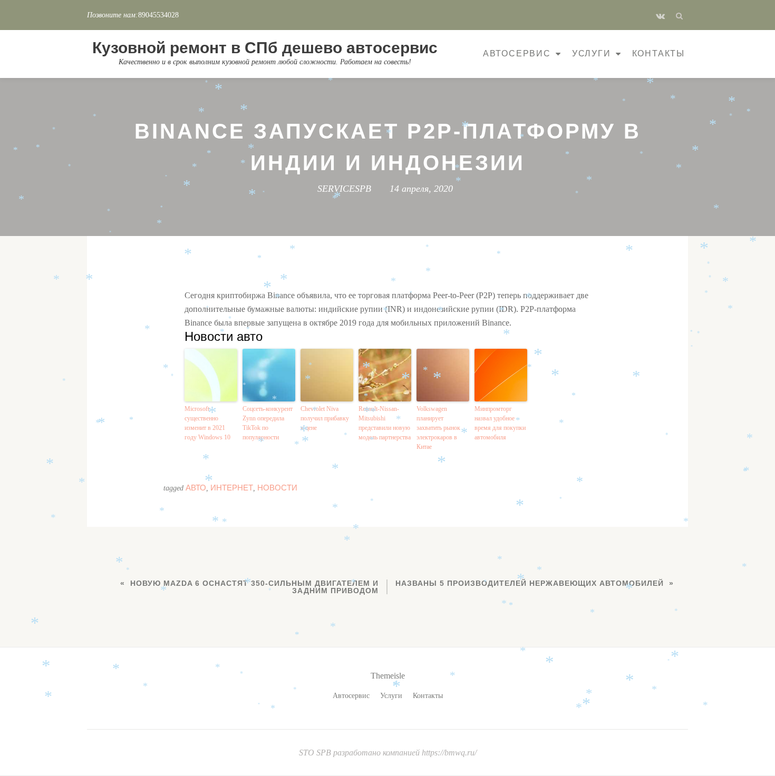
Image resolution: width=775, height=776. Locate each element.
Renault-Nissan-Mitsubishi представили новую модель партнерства (385, 423)
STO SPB (316, 752)
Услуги (591, 53)
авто (196, 487)
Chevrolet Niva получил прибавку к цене (325, 418)
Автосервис (517, 53)
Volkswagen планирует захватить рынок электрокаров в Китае (438, 427)
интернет (231, 487)
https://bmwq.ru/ (449, 752)
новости (277, 487)
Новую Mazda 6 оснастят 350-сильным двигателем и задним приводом (254, 586)
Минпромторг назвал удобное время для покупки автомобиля (500, 423)
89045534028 (158, 15)
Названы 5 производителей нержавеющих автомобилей (529, 583)
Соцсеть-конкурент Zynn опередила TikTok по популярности (268, 423)
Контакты (658, 53)
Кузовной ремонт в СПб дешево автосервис (265, 47)
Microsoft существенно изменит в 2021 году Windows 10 (207, 423)
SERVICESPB (344, 188)
